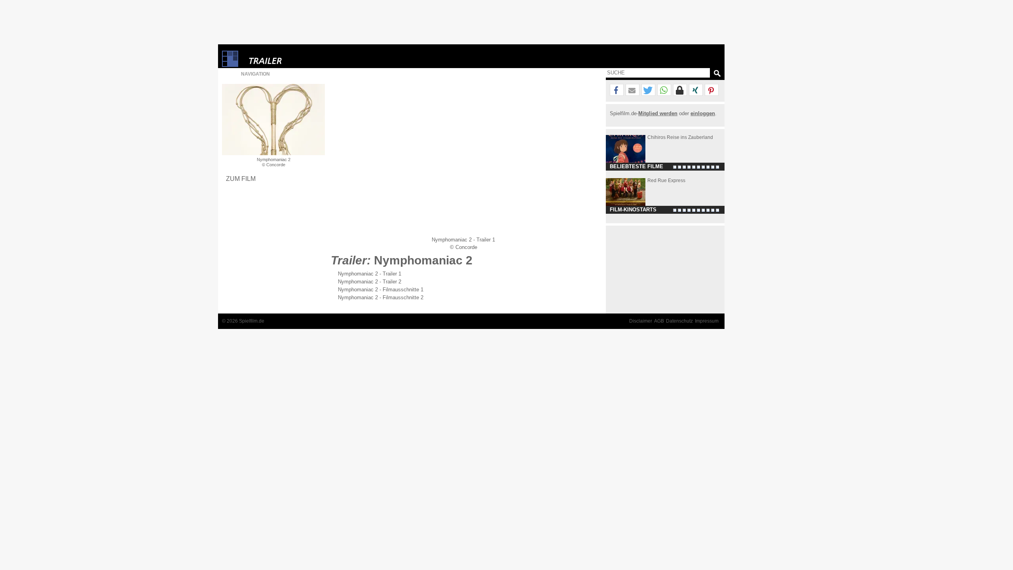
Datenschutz (679, 321)
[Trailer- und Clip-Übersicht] (289, 59)
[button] (616, 90)
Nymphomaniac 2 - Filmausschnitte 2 (380, 297)
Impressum (707, 321)
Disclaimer (640, 321)
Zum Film (241, 178)
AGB (659, 321)
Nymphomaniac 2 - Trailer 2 (369, 282)
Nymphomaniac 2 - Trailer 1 (369, 274)
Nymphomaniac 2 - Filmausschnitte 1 (380, 290)
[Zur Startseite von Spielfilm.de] (230, 65)
